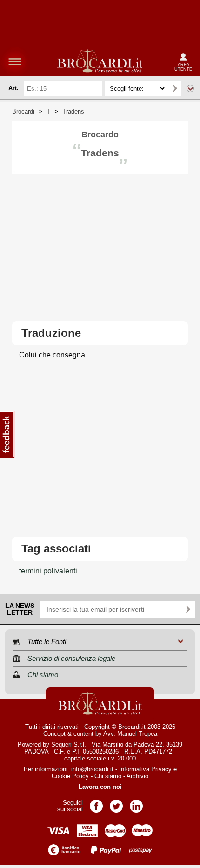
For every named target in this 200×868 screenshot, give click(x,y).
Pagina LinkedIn (136, 803)
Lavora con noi (100, 786)
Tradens (73, 111)
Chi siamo (107, 776)
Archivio (137, 776)
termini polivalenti (48, 571)
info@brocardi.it (92, 769)
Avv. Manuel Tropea (130, 733)
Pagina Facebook (96, 803)
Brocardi (23, 111)
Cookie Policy (70, 776)
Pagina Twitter (116, 803)
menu (15, 61)
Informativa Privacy (145, 769)
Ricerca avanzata (190, 88)
